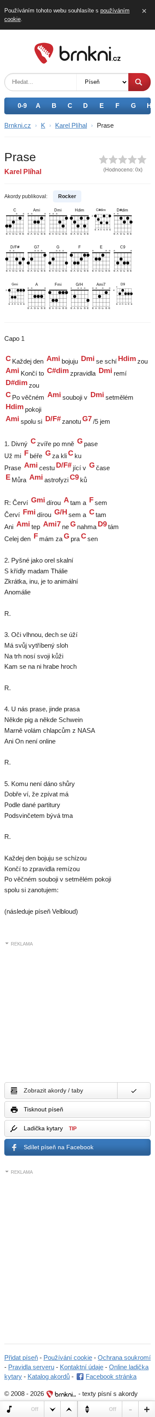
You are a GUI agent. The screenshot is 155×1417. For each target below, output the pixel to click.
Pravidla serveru (31, 1367)
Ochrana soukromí (124, 1357)
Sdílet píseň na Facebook (58, 1147)
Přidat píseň (21, 1357)
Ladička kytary (50, 1128)
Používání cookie (67, 1357)
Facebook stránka (111, 1376)
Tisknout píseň (43, 1109)
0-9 (22, 105)
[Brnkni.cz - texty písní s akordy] (77, 61)
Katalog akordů (49, 1376)
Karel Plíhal (71, 125)
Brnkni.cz (17, 125)
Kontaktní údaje (81, 1367)
